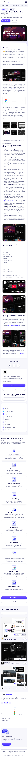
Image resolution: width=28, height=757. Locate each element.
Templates (3, 711)
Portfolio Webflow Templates (17, 5)
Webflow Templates (5, 5)
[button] (26, 2)
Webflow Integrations (5, 724)
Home (2, 708)
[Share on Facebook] (9, 365)
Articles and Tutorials (5, 718)
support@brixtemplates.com (12, 88)
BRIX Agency (21, 755)
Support (3, 713)
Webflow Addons (4, 720)
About (2, 710)
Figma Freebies (4, 722)
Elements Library (4, 726)
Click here (22, 353)
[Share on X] (14, 365)
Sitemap (12, 752)
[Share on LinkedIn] (18, 365)
